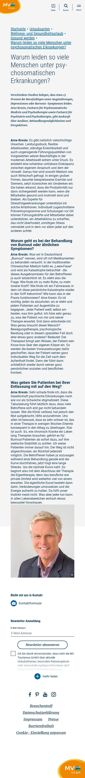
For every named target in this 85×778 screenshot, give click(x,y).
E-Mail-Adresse (18, 628)
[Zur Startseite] (11, 7)
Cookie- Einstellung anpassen (41, 732)
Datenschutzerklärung (41, 712)
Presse (53, 719)
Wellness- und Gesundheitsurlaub (37, 33)
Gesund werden (23, 38)
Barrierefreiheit (41, 726)
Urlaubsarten (40, 29)
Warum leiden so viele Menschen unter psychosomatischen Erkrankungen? (41, 44)
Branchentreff (41, 706)
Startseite (18, 29)
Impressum (33, 719)
